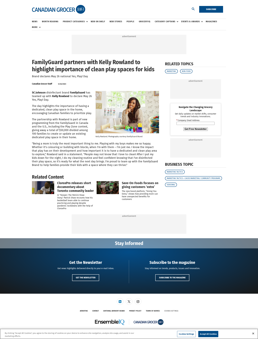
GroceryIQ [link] (144, 21)
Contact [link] (95, 311)
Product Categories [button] (74, 21)
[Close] (253, 333)
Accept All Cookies (208, 334)
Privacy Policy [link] (135, 311)
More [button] (35, 27)
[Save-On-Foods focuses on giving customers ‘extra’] (108, 187)
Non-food (186, 71)
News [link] (34, 21)
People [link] (130, 21)
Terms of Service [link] (153, 311)
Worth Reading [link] (50, 21)
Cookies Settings (171, 311)
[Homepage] (58, 9)
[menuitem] (37, 21)
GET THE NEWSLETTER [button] (85, 277)
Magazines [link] (211, 21)
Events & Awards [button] (190, 21)
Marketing (171, 71)
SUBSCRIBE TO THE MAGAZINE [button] (172, 277)
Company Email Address (187, 120)
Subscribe (211, 9)
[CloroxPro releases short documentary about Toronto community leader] (43, 187)
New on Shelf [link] (98, 21)
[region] (129, 334)
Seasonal (171, 185)
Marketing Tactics (175, 172)
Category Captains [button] (165, 21)
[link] (120, 301)
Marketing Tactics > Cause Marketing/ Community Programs (193, 178)
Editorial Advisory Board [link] (114, 311)
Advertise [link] (84, 311)
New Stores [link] (116, 21)
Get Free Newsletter (196, 129)
